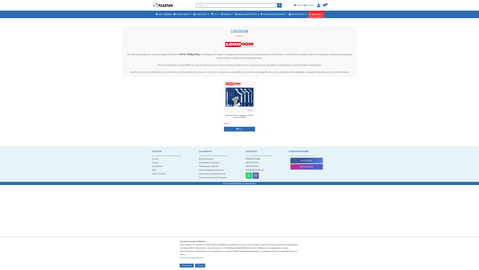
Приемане (187, 265)
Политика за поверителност (192, 258)
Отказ (200, 265)
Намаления (315, 14)
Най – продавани (165, 14)
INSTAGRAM (306, 167)
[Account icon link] (319, 5)
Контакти (310, 5)
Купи (241, 129)
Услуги (299, 5)
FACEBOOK (306, 160)
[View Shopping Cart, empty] (324, 6)
